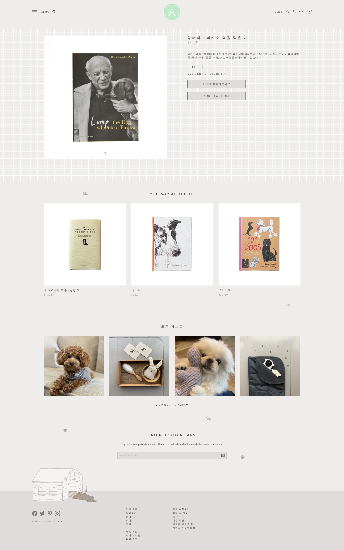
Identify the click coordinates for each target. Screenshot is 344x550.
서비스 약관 (133, 535)
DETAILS (194, 67)
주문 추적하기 (181, 509)
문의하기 (131, 516)
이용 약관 (178, 520)
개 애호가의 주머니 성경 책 (62, 290)
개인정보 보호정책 (184, 528)
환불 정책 (132, 539)
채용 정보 (132, 531)
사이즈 (130, 520)
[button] (54, 11)
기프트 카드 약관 (183, 524)
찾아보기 (131, 513)
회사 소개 (132, 509)
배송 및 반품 (180, 513)
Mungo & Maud (45, 521)
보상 (175, 516)
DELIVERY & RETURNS (205, 74)
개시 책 (136, 290)
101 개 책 (225, 290)
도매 (129, 524)
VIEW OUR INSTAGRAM (172, 405)
